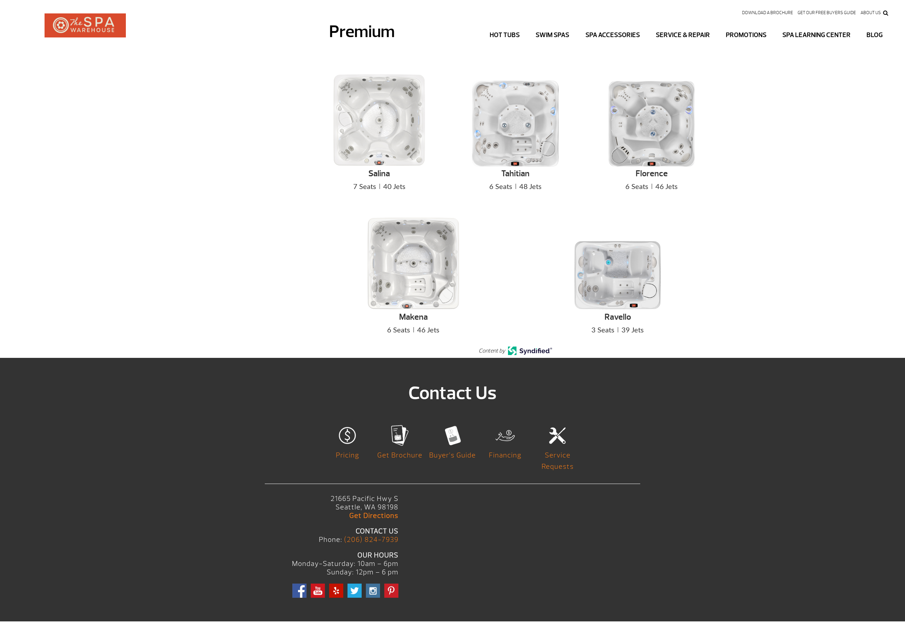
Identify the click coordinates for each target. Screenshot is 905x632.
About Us (870, 13)
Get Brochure (399, 455)
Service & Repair (683, 35)
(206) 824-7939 (371, 539)
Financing (505, 455)
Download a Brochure (767, 13)
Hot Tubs (505, 35)
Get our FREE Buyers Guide (827, 13)
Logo (85, 31)
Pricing (347, 455)
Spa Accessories (612, 35)
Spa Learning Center (816, 35)
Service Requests (558, 461)
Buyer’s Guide (452, 455)
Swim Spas (552, 35)
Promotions (746, 35)
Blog (874, 35)
